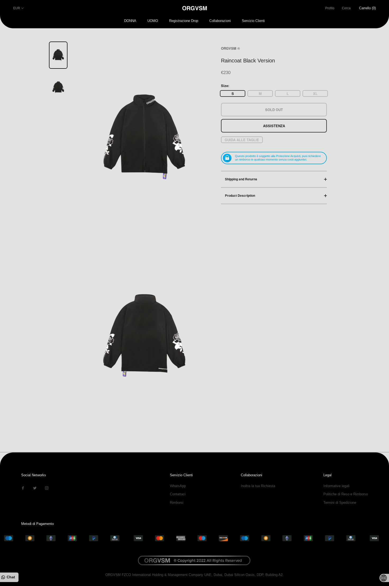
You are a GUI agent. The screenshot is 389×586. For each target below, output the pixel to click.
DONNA (130, 21)
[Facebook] (23, 488)
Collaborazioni (220, 21)
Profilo (329, 8)
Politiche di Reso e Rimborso (345, 494)
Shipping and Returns (241, 179)
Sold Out (274, 109)
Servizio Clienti (253, 21)
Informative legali (336, 486)
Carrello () (367, 8)
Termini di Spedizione (339, 503)
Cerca (346, 8)
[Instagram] (46, 488)
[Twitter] (35, 488)
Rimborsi (176, 503)
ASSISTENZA (274, 125)
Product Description (240, 195)
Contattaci (178, 494)
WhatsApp (178, 486)
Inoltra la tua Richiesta (258, 486)
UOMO (152, 21)
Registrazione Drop (183, 21)
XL (315, 93)
